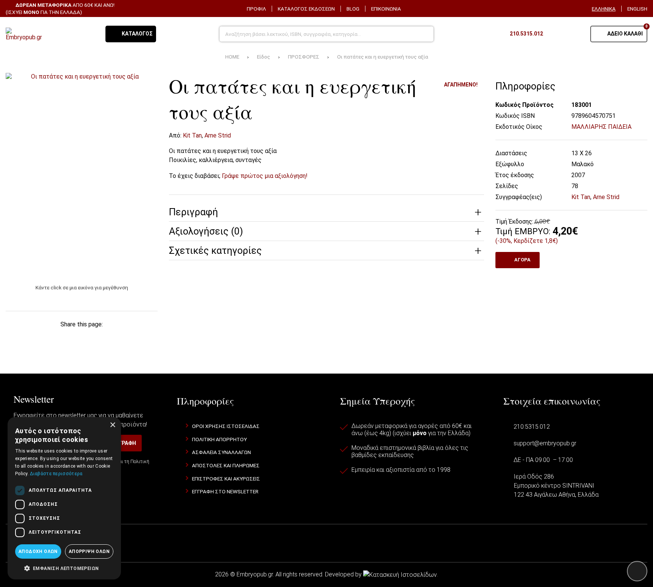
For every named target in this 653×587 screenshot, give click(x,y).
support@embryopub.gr (545, 443)
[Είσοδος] (575, 34)
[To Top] (637, 571)
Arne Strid (217, 135)
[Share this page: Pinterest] (69, 339)
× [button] (112, 425)
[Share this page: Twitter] (45, 339)
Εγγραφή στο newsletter (225, 491)
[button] (64, 568)
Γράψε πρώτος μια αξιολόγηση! (265, 175)
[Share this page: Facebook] (20, 339)
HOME (232, 57)
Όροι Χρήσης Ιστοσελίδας (226, 426)
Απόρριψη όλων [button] (89, 551)
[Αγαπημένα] (556, 34)
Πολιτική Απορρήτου (219, 439)
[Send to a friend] (142, 339)
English (637, 9)
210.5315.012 (532, 426)
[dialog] (64, 498)
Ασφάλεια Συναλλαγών (221, 452)
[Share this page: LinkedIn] (93, 339)
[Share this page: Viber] (118, 339)
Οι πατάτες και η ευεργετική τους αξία (382, 57)
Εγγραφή (124, 443)
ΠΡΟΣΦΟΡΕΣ (303, 57)
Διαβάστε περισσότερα (56, 473)
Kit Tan (192, 135)
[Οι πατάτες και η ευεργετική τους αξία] (82, 174)
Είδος (263, 57)
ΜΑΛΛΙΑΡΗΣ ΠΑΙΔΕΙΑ (601, 126)
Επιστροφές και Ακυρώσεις (226, 479)
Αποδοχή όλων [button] (38, 551)
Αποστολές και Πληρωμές (226, 465)
